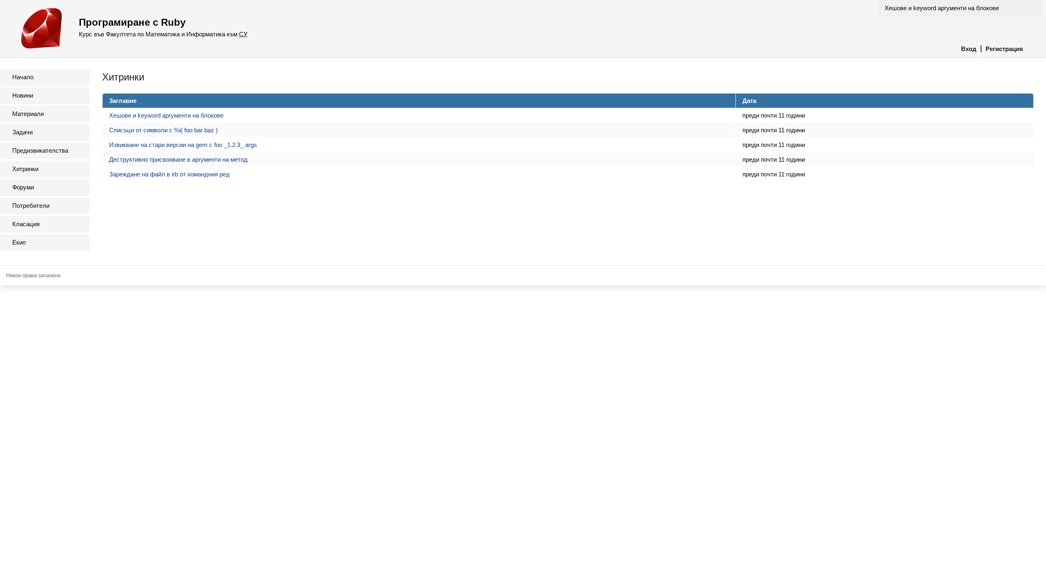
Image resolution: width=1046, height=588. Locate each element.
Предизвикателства (40, 150)
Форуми (23, 187)
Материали (28, 113)
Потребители (30, 205)
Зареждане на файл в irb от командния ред (169, 174)
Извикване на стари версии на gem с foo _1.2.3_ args (183, 144)
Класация (26, 223)
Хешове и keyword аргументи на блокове (942, 7)
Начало (23, 77)
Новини (22, 95)
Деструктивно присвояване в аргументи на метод (178, 159)
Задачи (22, 132)
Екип (19, 242)
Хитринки (25, 168)
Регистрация (1004, 48)
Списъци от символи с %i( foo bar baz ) (163, 130)
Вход (969, 48)
